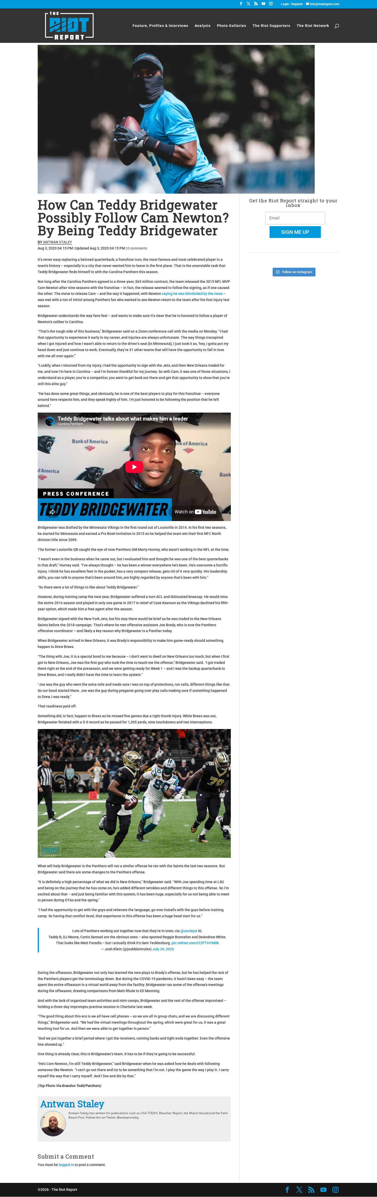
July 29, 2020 (163, 949)
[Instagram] (271, 5)
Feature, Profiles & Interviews (160, 26)
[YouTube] (263, 5)
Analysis (203, 26)
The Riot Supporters (271, 26)
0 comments (137, 248)
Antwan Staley (57, 242)
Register (297, 4)
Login (285, 4)
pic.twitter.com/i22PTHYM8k (195, 943)
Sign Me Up (295, 232)
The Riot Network (313, 26)
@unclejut (189, 931)
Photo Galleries (231, 26)
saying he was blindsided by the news (192, 294)
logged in (66, 1165)
